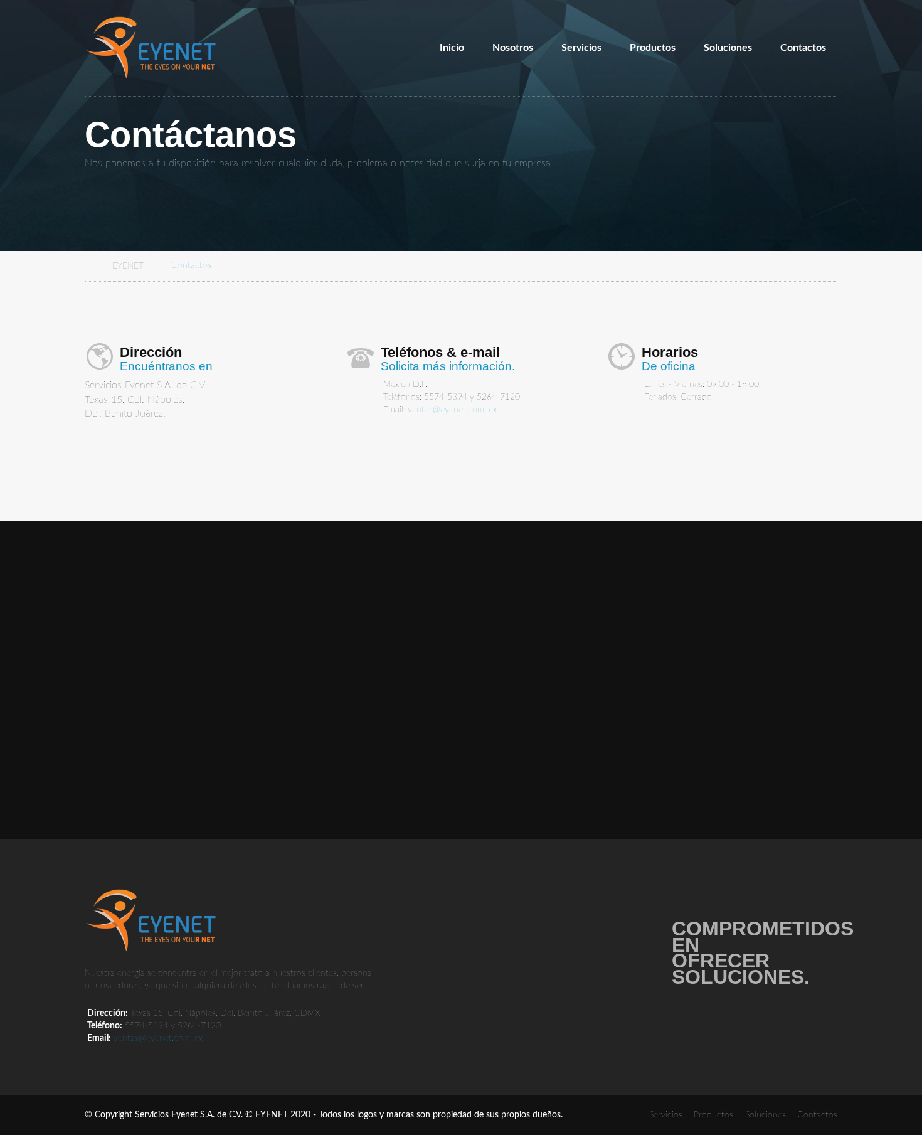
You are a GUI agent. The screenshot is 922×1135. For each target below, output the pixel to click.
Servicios (581, 48)
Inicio (452, 48)
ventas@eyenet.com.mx (452, 409)
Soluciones (728, 48)
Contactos (803, 48)
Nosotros (512, 48)
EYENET (128, 265)
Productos (653, 48)
